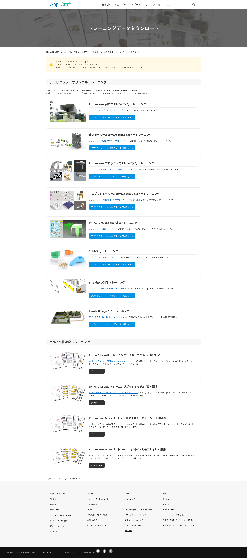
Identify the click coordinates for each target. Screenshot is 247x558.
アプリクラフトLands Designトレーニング (107, 317)
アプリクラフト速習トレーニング (103, 228)
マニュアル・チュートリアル (135, 515)
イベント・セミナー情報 (59, 521)
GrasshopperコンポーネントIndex (138, 509)
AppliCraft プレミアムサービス (99, 525)
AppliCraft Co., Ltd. (32, 552)
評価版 (89, 509)
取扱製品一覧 (54, 509)
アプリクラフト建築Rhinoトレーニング (106, 110)
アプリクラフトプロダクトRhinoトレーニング (108, 169)
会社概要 (53, 499)
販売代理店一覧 (168, 509)
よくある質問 (92, 504)
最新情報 (53, 504)
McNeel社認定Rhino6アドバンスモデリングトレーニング (113, 392)
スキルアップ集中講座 (133, 525)
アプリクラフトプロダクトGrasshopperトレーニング (112, 199)
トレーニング (130, 499)
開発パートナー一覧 (57, 526)
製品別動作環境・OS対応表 (97, 515)
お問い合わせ (92, 520)
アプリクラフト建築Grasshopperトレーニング (109, 140)
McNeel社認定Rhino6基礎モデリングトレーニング (111, 361)
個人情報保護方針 (88, 552)
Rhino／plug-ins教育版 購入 (174, 515)
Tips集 (127, 504)
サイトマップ (54, 531)
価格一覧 (166, 504)
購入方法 (166, 499)
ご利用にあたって (69, 552)
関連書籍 (128, 531)
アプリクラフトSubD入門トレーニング (105, 257)
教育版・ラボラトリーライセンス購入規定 (178, 520)
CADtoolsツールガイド (134, 520)
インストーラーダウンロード (98, 499)
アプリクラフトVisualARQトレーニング (106, 288)
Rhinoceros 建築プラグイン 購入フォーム (179, 525)
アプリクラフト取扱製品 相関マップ (63, 515)
